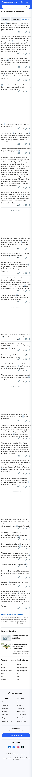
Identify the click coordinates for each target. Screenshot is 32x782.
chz (2, 674)
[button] (22, 2)
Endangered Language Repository (20, 637)
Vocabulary (5, 715)
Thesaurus (5, 705)
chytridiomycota (22, 671)
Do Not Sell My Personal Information (16, 754)
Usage (3, 718)
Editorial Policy (21, 711)
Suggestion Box (21, 721)
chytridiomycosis (6, 671)
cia (2, 677)
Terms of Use (20, 718)
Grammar (4, 711)
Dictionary (4, 702)
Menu (28, 2)
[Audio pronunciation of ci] (2, 15)
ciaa (18, 677)
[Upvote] (19, 32)
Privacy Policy (21, 708)
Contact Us (20, 705)
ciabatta (3, 680)
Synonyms (15, 19)
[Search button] (27, 6)
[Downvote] (26, 32)
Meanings (6, 19)
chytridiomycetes (22, 668)
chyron (19, 664)
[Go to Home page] (9, 2)
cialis (18, 680)
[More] (30, 32)
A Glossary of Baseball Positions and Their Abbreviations (20, 646)
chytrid (3, 668)
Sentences (26, 19)
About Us (19, 702)
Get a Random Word (16, 735)
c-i (2, 664)
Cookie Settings (21, 715)
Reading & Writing (7, 721)
